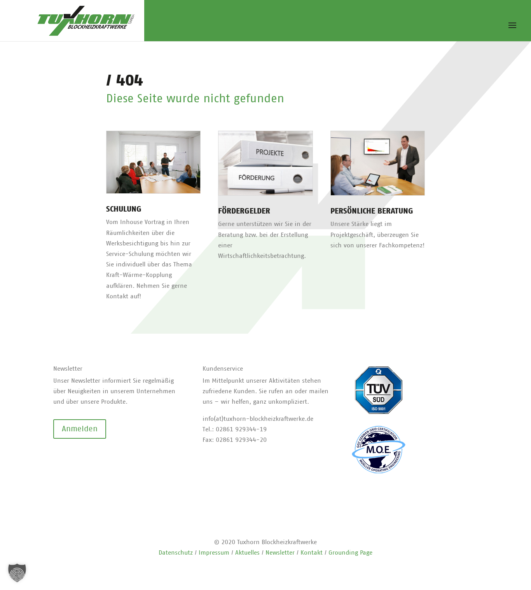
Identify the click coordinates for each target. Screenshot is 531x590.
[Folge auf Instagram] (75, 456)
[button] (17, 573)
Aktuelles (247, 553)
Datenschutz (176, 553)
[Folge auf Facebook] (59, 456)
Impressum (214, 553)
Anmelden (80, 429)
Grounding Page (350, 553)
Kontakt (311, 553)
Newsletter (280, 553)
